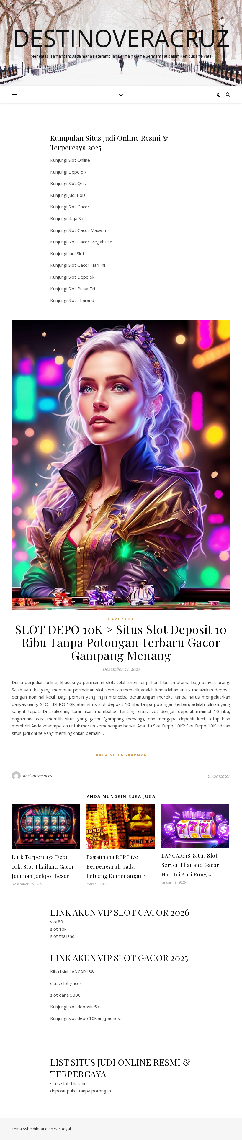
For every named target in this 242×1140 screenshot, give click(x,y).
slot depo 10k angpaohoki (94, 1018)
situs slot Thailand (68, 1083)
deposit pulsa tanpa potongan (80, 1091)
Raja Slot (77, 218)
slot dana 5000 (65, 995)
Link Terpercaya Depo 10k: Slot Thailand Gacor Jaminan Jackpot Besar (43, 866)
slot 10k (58, 929)
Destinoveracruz (121, 38)
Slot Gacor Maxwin (87, 230)
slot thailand (62, 936)
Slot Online (79, 160)
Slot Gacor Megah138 (90, 242)
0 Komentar (219, 776)
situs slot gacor (65, 983)
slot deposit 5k (83, 1007)
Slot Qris (77, 183)
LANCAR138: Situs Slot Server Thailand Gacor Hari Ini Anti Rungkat (190, 865)
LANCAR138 (81, 971)
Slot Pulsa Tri (81, 289)
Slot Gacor (78, 207)
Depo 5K (77, 172)
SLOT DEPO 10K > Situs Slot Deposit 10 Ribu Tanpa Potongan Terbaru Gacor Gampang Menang (121, 642)
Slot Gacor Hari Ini (86, 265)
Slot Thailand (81, 300)
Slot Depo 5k (81, 277)
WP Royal (62, 1128)
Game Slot (121, 618)
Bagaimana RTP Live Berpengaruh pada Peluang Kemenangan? (116, 866)
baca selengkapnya (121, 755)
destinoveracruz (39, 775)
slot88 (56, 922)
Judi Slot (76, 253)
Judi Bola (77, 195)
